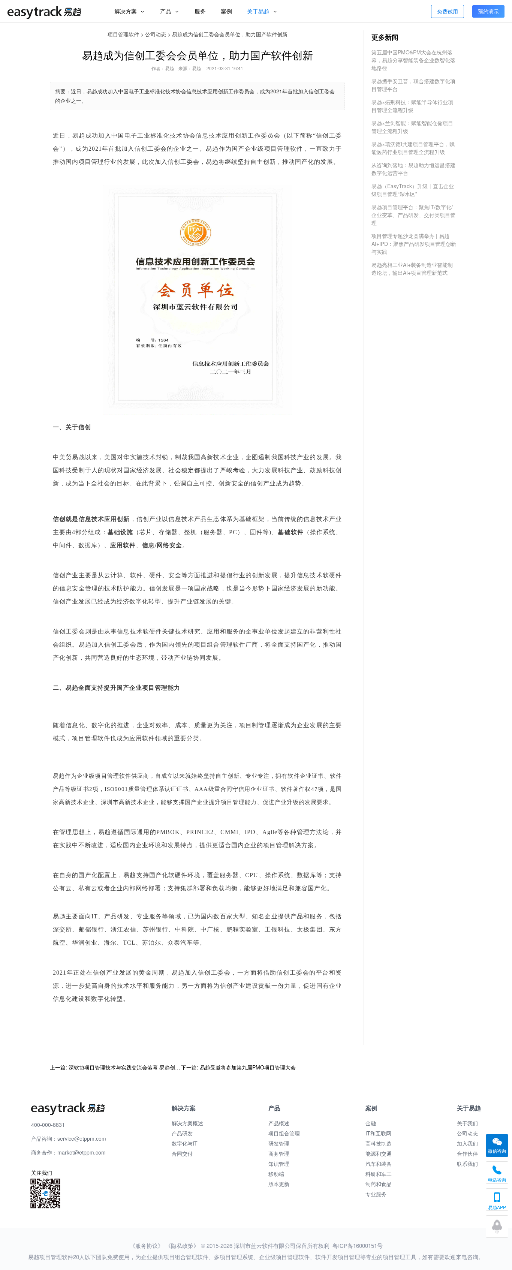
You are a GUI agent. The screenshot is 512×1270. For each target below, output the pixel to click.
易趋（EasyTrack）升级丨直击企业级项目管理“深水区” (412, 190)
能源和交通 (378, 1153)
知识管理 (278, 1163)
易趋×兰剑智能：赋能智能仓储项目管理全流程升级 (412, 127)
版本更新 (278, 1184)
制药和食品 (378, 1184)
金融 (370, 1123)
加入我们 (467, 1143)
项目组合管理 (284, 1133)
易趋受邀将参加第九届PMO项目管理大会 (248, 1067)
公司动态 (155, 34)
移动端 (276, 1173)
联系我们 (467, 1163)
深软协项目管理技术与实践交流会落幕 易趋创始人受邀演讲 (138, 1067)
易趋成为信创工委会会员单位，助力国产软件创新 (229, 34)
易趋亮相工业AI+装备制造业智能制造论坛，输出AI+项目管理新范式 (412, 268)
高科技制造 (378, 1143)
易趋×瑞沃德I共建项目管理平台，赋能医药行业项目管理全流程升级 (413, 148)
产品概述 (278, 1123)
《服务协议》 (146, 1245)
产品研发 (182, 1133)
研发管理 (278, 1143)
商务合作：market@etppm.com (68, 1152)
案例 (226, 11)
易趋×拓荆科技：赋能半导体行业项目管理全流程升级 (412, 106)
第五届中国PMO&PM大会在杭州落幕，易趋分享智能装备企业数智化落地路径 (413, 60)
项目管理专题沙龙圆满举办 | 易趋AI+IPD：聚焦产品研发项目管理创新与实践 (413, 243)
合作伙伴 (467, 1153)
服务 (200, 11)
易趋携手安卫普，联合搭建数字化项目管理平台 (413, 85)
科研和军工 (378, 1173)
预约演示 (488, 11)
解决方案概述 (187, 1123)
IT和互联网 (378, 1133)
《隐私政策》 (182, 1245)
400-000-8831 (48, 1124)
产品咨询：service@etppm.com (68, 1138)
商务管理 (278, 1153)
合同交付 (182, 1153)
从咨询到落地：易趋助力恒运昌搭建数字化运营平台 (413, 169)
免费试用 (447, 11)
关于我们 (467, 1123)
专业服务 (375, 1194)
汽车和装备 (378, 1163)
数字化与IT (185, 1143)
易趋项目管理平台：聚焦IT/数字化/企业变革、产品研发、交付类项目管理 (413, 214)
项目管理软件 (123, 34)
